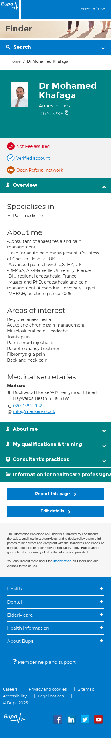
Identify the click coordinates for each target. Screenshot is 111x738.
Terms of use (92, 9)
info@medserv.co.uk (34, 411)
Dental (14, 602)
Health (14, 589)
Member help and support (46, 662)
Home (15, 61)
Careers (10, 689)
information (62, 561)
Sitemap (86, 689)
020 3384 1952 (27, 405)
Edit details (53, 511)
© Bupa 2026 (15, 702)
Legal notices (51, 695)
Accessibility (15, 695)
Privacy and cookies (48, 689)
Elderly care (20, 615)
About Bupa (20, 641)
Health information (28, 628)
